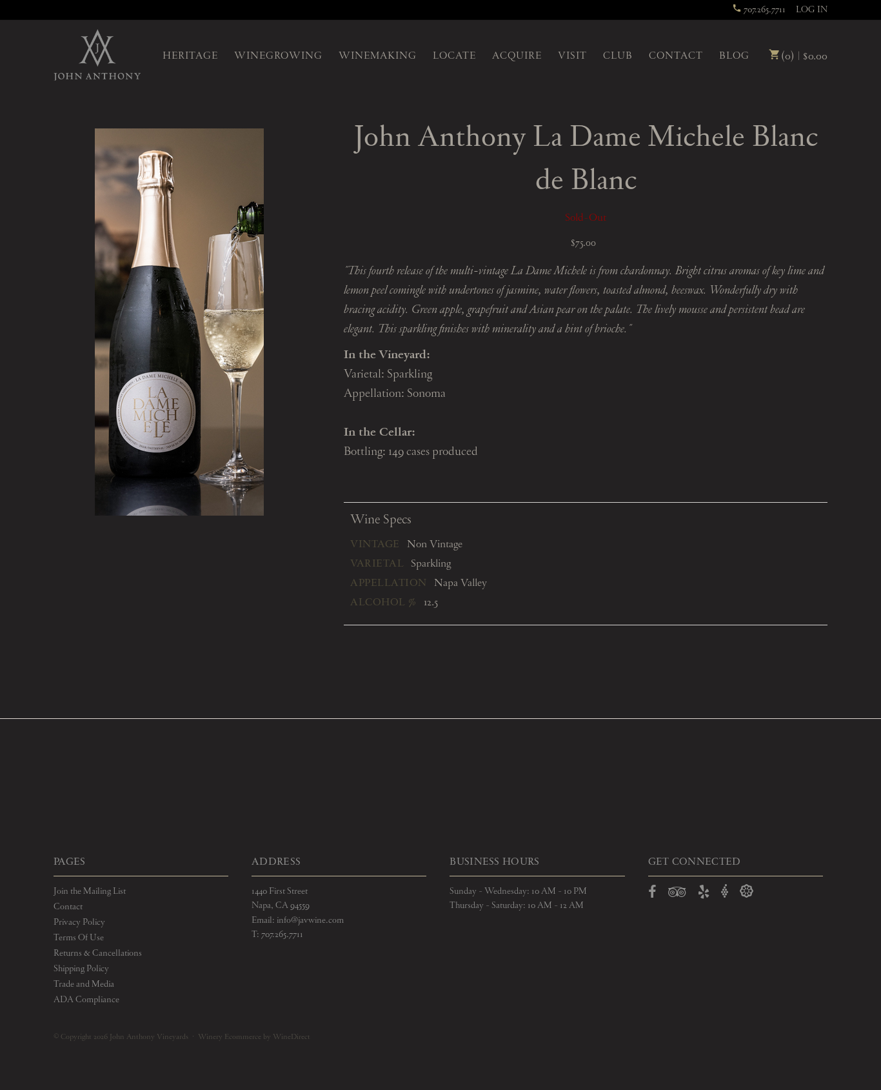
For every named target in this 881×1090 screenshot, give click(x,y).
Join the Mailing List (90, 891)
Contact (676, 56)
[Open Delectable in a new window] (746, 891)
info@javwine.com (310, 920)
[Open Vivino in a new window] (725, 891)
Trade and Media (84, 984)
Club (618, 56)
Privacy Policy (79, 922)
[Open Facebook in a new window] (652, 894)
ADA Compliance (86, 999)
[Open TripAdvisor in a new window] (677, 894)
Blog (734, 56)
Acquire (517, 56)
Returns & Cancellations (98, 953)
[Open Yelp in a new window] (703, 894)
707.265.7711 (764, 9)
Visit (572, 56)
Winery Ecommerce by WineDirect (254, 1037)
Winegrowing (278, 56)
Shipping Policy (81, 968)
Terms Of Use (79, 938)
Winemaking (378, 56)
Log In (811, 9)
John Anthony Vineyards (97, 55)
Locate (454, 56)
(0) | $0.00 (802, 56)
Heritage (190, 56)
